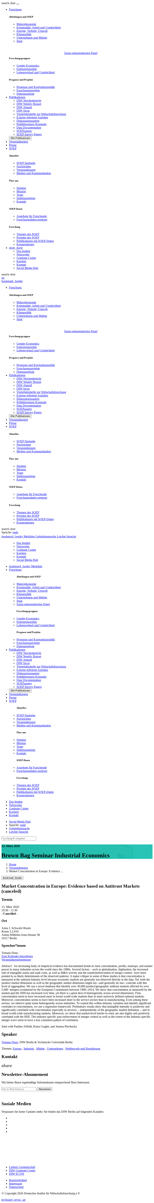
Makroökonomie (26, 24)
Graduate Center (26, 257)
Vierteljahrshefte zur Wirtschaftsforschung (41, 114)
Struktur (21, 188)
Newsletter (8, 1095)
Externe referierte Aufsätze (32, 117)
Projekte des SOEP (28, 237)
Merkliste (25, 566)
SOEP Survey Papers (29, 134)
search (5, 3)
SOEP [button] (13, 148)
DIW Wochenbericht (29, 100)
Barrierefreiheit (18, 1180)
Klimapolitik (24, 34)
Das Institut (23, 251)
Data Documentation (29, 127)
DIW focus (23, 110)
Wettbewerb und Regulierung (82, 1048)
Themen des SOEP (28, 234)
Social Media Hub (27, 268)
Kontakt (21, 201)
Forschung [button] (15, 9)
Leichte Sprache (18, 831)
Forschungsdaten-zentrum (32, 219)
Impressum (15, 1183)
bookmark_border (12, 281)
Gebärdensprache (19, 828)
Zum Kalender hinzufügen (17, 956)
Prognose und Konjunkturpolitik (36, 87)
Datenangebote (25, 93)
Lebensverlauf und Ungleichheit (36, 72)
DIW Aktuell (24, 107)
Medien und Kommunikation (34, 173)
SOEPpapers (24, 131)
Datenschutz (16, 1187)
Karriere (21, 261)
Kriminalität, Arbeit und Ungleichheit (39, 27)
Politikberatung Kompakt (31, 124)
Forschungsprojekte (28, 90)
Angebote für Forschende (32, 216)
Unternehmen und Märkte (32, 37)
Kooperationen (25, 244)
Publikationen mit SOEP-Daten (35, 241)
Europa (17, 1048)
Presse (13, 145)
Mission (21, 191)
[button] (9, 3)
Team (20, 194)
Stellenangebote (26, 198)
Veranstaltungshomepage (16, 959)
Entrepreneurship (27, 69)
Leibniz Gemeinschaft (22, 1167)
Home (12, 864)
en (3, 277)
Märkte (40, 1048)
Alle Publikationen (20, 138)
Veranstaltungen (18, 141)
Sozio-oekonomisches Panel (80, 53)
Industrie (29, 1048)
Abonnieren (44, 1089)
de (16, 532)
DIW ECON (16, 1173)
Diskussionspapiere (28, 120)
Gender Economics (28, 65)
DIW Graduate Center (22, 1170)
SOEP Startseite (26, 163)
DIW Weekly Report (29, 104)
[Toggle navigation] (17, 4)
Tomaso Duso (10, 1042)
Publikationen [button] (17, 97)
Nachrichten (24, 166)
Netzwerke (23, 254)
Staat (19, 41)
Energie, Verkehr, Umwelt (32, 30)
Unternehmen (55, 1048)
